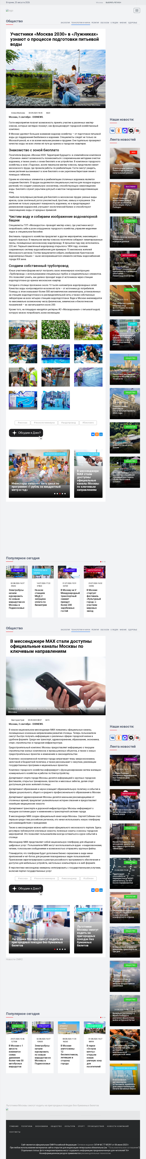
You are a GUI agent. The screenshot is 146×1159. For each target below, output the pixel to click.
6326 (33, 933)
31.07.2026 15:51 (43, 583)
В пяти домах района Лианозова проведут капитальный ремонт (123, 170)
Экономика (41, 1126)
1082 (133, 907)
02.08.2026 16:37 (17, 1039)
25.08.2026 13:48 (121, 870)
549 (132, 943)
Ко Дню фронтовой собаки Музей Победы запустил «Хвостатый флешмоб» (94, 599)
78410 (91, 1041)
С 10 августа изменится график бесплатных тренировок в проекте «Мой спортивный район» (124, 340)
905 (132, 1042)
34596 (65, 586)
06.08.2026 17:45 (121, 164)
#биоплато (88, 422)
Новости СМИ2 (14, 959)
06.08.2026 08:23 (121, 402)
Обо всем (104, 23)
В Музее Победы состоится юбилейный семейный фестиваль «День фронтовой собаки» (124, 477)
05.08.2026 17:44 (121, 439)
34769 (39, 586)
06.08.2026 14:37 (121, 263)
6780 (133, 194)
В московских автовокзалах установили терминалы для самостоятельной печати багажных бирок (124, 1084)
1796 (133, 233)
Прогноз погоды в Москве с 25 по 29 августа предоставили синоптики (124, 982)
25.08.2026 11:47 (121, 907)
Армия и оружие (38, 1027)
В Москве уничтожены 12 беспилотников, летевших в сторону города (43, 1054)
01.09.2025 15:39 (85, 918)
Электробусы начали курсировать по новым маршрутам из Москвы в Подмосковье (17, 1054)
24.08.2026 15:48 (121, 1076)
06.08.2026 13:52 (121, 300)
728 (132, 870)
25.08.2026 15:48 (121, 838)
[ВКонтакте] (93, 434)
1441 (133, 300)
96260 (39, 1041)
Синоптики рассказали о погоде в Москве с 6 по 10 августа (125, 376)
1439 (133, 164)
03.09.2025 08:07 (85, 462)
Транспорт (44, 570)
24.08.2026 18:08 (121, 1009)
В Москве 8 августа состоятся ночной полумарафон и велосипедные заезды (95, 1056)
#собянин (88, 878)
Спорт (132, 324)
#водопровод (68, 422)
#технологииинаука (44, 422)
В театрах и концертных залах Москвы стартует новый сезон (124, 812)
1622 (133, 402)
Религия (95, 23)
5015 (133, 370)
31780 (91, 586)
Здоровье (132, 23)
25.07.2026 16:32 (69, 583)
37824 (13, 586)
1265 (133, 1076)
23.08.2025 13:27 (20, 481)
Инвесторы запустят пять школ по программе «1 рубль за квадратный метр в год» (36, 942)
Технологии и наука (80, 23)
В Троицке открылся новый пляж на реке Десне (123, 445)
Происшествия (96, 1126)
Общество (96, 570)
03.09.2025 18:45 (35, 113)
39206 (81, 921)
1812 (133, 469)
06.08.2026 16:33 (121, 194)
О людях (114, 23)
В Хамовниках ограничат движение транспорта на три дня (125, 949)
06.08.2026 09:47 (121, 370)
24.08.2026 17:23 (121, 1042)
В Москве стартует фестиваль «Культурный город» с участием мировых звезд (68, 600)
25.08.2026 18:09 (121, 769)
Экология (65, 23)
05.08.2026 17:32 (121, 469)
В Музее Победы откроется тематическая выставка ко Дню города (125, 776)
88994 (65, 1041)
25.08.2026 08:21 (121, 975)
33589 (33, 481)
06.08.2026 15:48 (121, 233)
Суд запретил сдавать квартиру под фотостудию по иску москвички (123, 306)
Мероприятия (68, 570)
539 (132, 769)
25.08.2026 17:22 (121, 806)
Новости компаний (118, 1126)
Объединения (68, 1026)
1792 (133, 263)
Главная (14, 1126)
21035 (133, 439)
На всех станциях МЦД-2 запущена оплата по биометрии (15, 597)
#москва (22, 422)
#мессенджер (69, 878)
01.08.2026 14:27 (69, 1039)
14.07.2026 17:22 (17, 583)
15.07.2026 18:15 (95, 583)
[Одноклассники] (97, 434)
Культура (70, 1126)
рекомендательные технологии (96, 1153)
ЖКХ (133, 152)
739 (132, 1009)
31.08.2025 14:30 (20, 933)
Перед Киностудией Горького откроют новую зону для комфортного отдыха (123, 913)
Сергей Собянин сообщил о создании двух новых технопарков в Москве (37, 488)
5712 (133, 332)
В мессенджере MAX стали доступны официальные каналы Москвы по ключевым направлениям (88, 480)
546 (132, 806)
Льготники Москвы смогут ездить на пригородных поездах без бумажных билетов (88, 936)
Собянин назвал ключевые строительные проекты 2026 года (124, 409)
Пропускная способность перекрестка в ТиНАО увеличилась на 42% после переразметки (123, 878)
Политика (26, 1126)
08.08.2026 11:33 (43, 1039)
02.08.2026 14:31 (95, 1039)
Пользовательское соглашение (123, 1147)
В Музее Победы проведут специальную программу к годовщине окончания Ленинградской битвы (125, 271)
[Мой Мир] (101, 434)
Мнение (123, 23)
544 (132, 838)
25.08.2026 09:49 (121, 943)
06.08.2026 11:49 (121, 332)
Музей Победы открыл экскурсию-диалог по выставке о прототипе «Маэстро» (124, 845)
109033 (14, 1041)
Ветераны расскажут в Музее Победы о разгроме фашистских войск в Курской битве (124, 1016)
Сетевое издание (85, 1145)
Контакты (15, 1132)
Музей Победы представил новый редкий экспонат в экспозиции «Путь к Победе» (122, 202)
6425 (81, 465)
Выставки (130, 187)
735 (132, 975)
